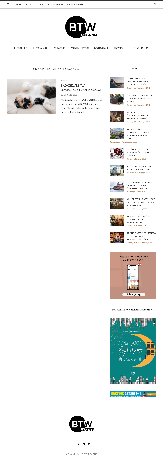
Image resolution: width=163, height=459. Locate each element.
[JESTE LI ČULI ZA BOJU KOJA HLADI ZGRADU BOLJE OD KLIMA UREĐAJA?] (117, 170)
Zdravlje (59, 48)
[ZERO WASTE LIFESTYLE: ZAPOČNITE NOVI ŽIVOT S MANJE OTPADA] (117, 99)
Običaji (129, 88)
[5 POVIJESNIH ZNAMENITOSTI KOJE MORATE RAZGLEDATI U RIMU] (117, 133)
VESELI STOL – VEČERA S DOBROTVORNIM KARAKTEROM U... (140, 219)
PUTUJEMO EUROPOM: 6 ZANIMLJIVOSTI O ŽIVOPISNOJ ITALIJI (139, 185)
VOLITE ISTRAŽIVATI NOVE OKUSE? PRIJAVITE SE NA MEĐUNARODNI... (141, 202)
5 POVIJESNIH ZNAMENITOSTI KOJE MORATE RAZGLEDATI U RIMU (139, 134)
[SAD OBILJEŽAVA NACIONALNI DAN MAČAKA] (31, 96)
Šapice (64, 80)
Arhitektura (131, 172)
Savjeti (129, 105)
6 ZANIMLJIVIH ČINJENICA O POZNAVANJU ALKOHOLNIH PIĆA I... (141, 236)
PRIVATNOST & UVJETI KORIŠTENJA (68, 4)
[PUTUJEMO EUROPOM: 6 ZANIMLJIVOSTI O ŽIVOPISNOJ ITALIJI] (117, 186)
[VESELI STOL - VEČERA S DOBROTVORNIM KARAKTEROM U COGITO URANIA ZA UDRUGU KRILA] (117, 220)
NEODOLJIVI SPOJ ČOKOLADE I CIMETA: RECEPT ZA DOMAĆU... (138, 115)
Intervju (120, 48)
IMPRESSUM (44, 4)
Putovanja (40, 48)
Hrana (129, 122)
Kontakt (30, 4)
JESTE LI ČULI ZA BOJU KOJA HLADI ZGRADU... (139, 168)
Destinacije (114, 142)
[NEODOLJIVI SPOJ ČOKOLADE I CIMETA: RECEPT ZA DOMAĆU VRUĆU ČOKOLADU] (117, 116)
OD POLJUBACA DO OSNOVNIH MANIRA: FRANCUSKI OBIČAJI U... (139, 81)
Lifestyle (20, 48)
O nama (17, 4)
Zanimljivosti (80, 48)
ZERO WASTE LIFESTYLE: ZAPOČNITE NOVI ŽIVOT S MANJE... (140, 98)
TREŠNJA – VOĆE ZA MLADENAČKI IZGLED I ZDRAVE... (139, 152)
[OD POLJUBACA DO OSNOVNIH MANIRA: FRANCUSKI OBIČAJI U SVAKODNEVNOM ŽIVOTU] (117, 82)
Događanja (101, 48)
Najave (129, 209)
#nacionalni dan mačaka (56, 69)
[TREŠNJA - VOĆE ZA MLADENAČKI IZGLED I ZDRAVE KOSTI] (117, 153)
